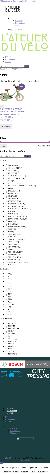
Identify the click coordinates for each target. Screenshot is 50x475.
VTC (11, 265)
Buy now (6, 126)
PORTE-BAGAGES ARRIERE (19, 209)
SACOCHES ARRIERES (17, 227)
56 (10, 291)
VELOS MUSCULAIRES (18, 262)
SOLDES (12, 237)
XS (10, 307)
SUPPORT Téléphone (16, 239)
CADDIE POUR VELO (17, 176)
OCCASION (13, 199)
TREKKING (13, 244)
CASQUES (13, 181)
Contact (10, 413)
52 (10, 284)
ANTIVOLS (13, 171)
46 (10, 279)
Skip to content (6, 1)
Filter (4, 146)
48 (10, 314)
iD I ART (7, 458)
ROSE (11, 344)
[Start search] (26, 66)
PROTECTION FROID (17, 216)
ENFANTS (14, 111)
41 (10, 274)
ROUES (12, 221)
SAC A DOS (13, 224)
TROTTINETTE (14, 247)
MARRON (12, 354)
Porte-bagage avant (15, 206)
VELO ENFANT (14, 255)
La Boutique (12, 410)
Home (2, 69)
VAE (11, 249)
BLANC (12, 323)
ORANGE (12, 339)
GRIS (11, 331)
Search (27, 156)
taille (11, 304)
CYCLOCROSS (14, 183)
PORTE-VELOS (14, 211)
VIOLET (12, 351)
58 (10, 294)
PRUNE (12, 341)
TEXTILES (13, 242)
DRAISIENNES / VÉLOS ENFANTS (22, 186)
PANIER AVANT (14, 201)
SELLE (11, 232)
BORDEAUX (13, 328)
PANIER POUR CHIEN (17, 204)
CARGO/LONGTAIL (16, 178)
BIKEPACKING (14, 173)
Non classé (13, 165)
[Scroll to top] (1, 463)
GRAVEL (12, 196)
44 (10, 312)
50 (10, 281)
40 (10, 309)
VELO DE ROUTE (15, 252)
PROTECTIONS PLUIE (17, 219)
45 (10, 276)
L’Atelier (10, 408)
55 (10, 289)
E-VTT (11, 188)
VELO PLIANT (14, 257)
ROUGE (12, 346)
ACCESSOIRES (15, 168)
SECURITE (13, 229)
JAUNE (11, 334)
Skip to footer (30, 1)
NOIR (11, 336)
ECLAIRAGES (14, 191)
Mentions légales (25, 460)
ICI (46, 472)
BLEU (11, 326)
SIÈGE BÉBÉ (13, 234)
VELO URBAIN (15, 260)
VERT (11, 349)
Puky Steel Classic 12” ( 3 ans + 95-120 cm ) (11, 116)
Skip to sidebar (19, 1)
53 (10, 286)
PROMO (22, 111)
